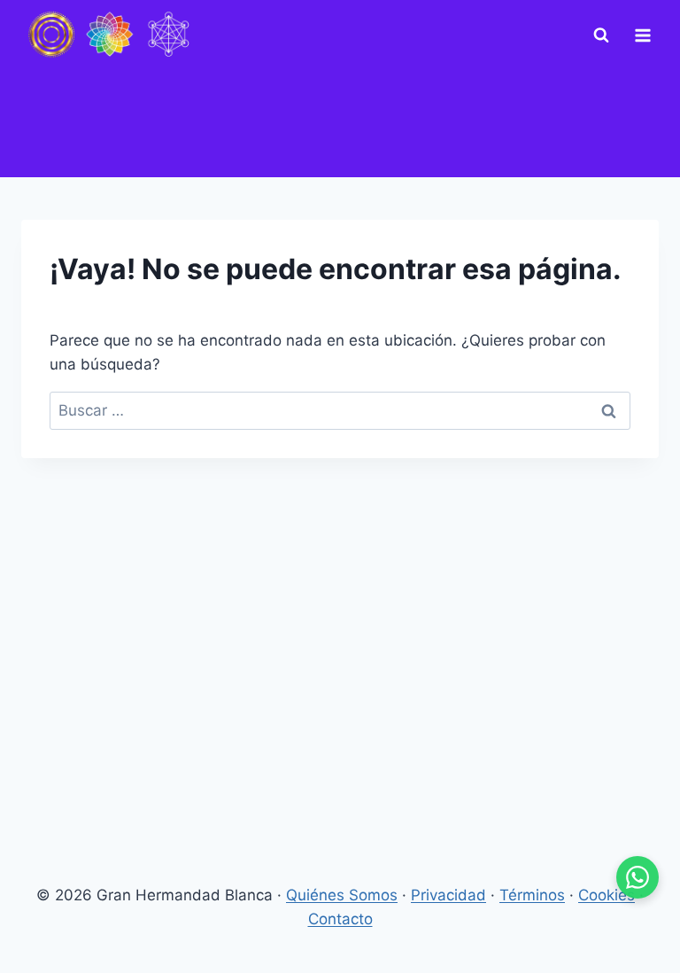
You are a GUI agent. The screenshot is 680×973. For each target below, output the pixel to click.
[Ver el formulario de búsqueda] (601, 35)
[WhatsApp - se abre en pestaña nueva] (637, 877)
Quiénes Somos (342, 895)
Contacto (340, 919)
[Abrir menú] (642, 35)
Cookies (606, 895)
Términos (532, 895)
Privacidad (448, 895)
